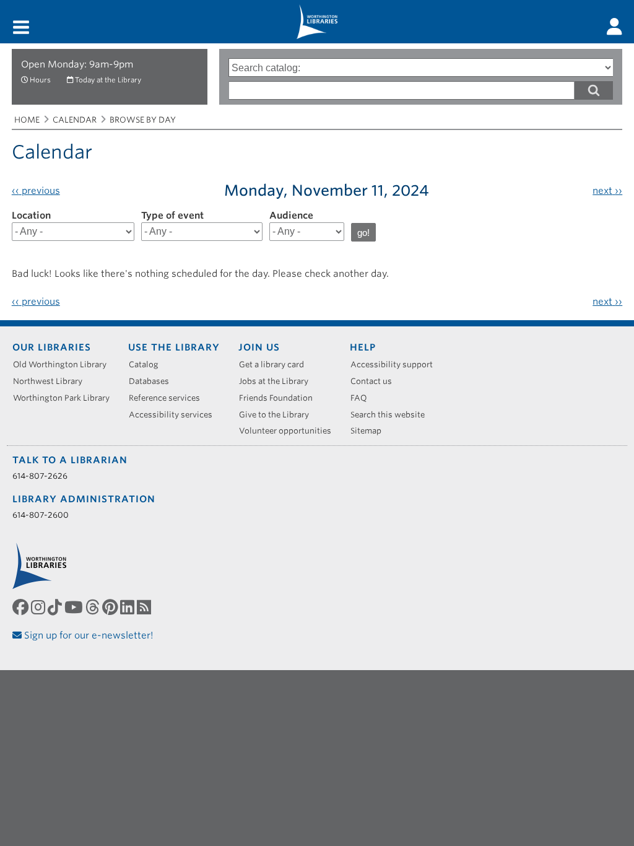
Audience (291, 215)
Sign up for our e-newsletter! (88, 635)
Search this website (392, 414)
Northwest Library (52, 381)
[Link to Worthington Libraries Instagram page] (39, 607)
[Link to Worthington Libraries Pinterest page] (111, 607)
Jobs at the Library (278, 381)
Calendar (75, 119)
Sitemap (370, 430)
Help (363, 347)
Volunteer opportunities (289, 430)
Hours (40, 80)
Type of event (172, 215)
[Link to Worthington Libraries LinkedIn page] (128, 607)
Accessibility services (174, 414)
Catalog (147, 364)
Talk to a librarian (70, 460)
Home (27, 119)
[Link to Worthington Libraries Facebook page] (21, 607)
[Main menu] (21, 28)
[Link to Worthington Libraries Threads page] (93, 607)
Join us (259, 347)
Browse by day (143, 119)
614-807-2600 (40, 515)
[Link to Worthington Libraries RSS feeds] (145, 607)
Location (31, 215)
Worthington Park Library (66, 398)
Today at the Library (108, 80)
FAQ (363, 398)
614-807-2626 (39, 476)
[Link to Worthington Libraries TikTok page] (56, 607)
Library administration (83, 499)
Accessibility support (396, 364)
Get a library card (276, 364)
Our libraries (51, 347)
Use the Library (174, 347)
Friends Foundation (280, 398)
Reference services (168, 398)
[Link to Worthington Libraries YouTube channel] (74, 607)
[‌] (614, 26)
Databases (153, 381)
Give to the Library (278, 414)
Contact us (375, 381)
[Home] (317, 21)
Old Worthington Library (64, 364)
